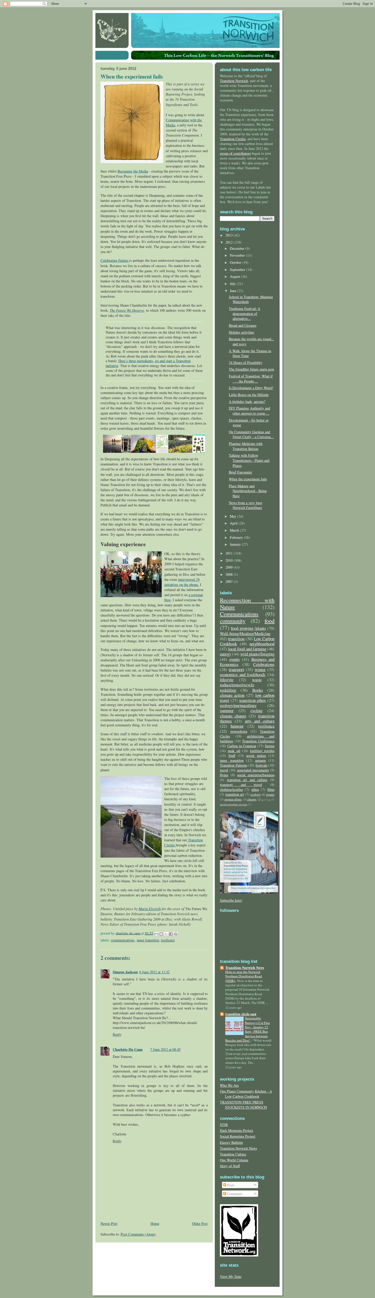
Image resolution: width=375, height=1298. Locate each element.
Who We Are (229, 1085)
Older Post (200, 1223)
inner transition (148, 940)
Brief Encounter (240, 472)
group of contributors (235, 153)
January (236, 544)
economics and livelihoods (243, 674)
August (235, 276)
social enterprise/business (255, 774)
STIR (224, 1124)
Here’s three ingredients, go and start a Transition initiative (148, 363)
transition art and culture (247, 779)
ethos (255, 789)
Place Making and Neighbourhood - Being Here (248, 490)
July (233, 283)
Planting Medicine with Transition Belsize (245, 446)
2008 (230, 574)
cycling (256, 710)
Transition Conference (258, 741)
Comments (234, 1193)
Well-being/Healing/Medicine (245, 633)
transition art (235, 794)
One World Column (234, 1160)
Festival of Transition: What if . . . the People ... (251, 379)
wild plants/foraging (257, 654)
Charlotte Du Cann (128, 1049)
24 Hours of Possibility (245, 362)
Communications (123, 940)
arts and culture (260, 721)
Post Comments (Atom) (138, 1234)
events (234, 659)
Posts (230, 1185)
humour (237, 726)
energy (225, 654)
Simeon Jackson (125, 972)
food (269, 620)
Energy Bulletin (231, 1142)
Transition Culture (233, 1154)
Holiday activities (241, 332)
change (251, 799)
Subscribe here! (231, 900)
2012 (230, 242)
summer (227, 710)
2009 (230, 567)
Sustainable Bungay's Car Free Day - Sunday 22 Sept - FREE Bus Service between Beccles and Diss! (247, 1029)
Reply (117, 1034)
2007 (230, 581)
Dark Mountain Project (236, 1130)
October (236, 262)
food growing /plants (248, 628)
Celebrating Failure (115, 260)
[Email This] (156, 934)
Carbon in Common (241, 745)
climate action (232, 695)
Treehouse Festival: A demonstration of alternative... (244, 313)
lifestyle (226, 680)
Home (155, 1223)
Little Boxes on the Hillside (249, 394)
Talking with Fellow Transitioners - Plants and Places (249, 460)
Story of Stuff (230, 1165)
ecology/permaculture (238, 705)
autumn (260, 760)
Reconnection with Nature (247, 603)
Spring (269, 745)
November (238, 255)
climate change (233, 716)
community (232, 620)
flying (224, 774)
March (235, 530)
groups (270, 794)
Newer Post (109, 1223)
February (237, 537)
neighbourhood (261, 644)
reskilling (228, 690)
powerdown (238, 731)
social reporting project (233, 804)
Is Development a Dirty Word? (251, 387)
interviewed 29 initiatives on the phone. (181, 582)
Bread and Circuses (242, 325)
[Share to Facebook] (170, 934)
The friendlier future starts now (251, 369)
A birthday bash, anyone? (247, 401)
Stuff (231, 755)
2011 (230, 553)
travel (224, 770)
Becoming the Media (133, 171)
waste (257, 680)
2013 (230, 235)
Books (257, 690)
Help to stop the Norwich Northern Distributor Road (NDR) (243, 976)
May (233, 516)
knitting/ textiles (262, 750)
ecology (256, 794)
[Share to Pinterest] (175, 934)
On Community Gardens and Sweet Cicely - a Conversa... (251, 434)
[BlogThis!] (161, 934)
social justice (256, 755)
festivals (261, 765)
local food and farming (247, 649)
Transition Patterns (233, 765)
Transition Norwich (234, 80)
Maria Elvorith (150, 908)
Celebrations (263, 664)
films (270, 789)
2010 (230, 560)
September (238, 269)
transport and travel (241, 784)
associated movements (253, 770)
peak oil (234, 750)
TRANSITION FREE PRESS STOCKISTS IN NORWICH (243, 1105)
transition (236, 638)
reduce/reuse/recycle (237, 685)
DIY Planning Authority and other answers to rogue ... (249, 411)
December (237, 248)
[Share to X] (166, 934)
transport (236, 669)
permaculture (233, 799)
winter (260, 669)
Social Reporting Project (237, 1136)
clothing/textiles (231, 789)
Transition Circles (232, 138)
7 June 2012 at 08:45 (165, 1049)
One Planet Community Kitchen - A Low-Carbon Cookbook (246, 1094)
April (234, 523)
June (233, 290)
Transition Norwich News (244, 967)
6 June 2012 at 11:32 (154, 971)
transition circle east (240, 1014)
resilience (168, 940)
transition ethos (252, 700)
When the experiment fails (248, 479)
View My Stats (230, 1276)
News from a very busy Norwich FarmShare (245, 505)
